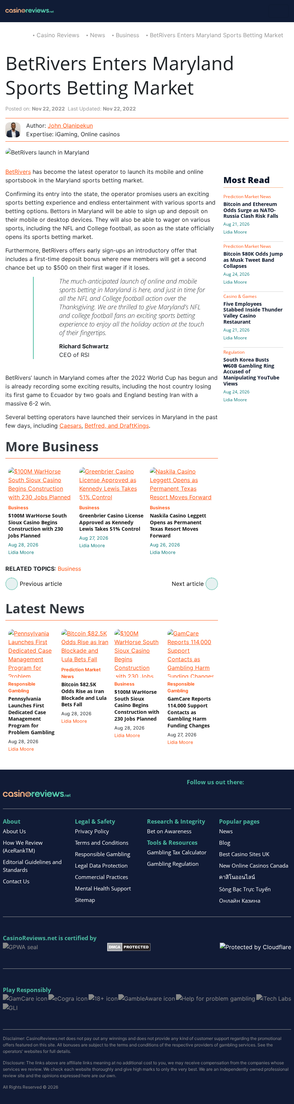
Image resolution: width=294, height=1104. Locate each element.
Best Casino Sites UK (244, 854)
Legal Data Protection (101, 865)
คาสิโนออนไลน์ (237, 876)
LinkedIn (208, 797)
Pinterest (223, 797)
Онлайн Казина (239, 900)
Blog (224, 842)
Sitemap (85, 899)
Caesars (70, 425)
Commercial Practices (101, 876)
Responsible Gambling (102, 854)
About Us (14, 831)
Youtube (239, 797)
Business (127, 35)
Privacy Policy (92, 831)
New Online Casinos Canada (253, 865)
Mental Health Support (103, 888)
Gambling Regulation (173, 863)
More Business (52, 446)
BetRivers (18, 171)
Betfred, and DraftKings (117, 425)
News (97, 35)
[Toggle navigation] (279, 11)
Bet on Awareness (169, 831)
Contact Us (16, 881)
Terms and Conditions (101, 842)
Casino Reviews (58, 35)
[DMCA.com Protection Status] (129, 946)
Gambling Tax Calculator (177, 852)
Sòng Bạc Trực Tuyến (245, 889)
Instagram (270, 797)
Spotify (285, 797)
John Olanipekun (70, 125)
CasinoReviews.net (30, 938)
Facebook (254, 797)
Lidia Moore (21, 552)
